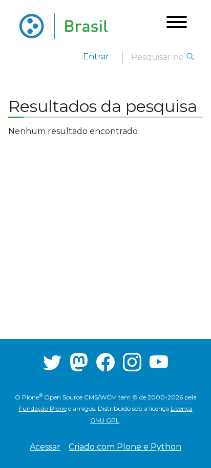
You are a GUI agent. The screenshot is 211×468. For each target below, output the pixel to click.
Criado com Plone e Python (125, 447)
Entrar (96, 56)
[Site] (63, 26)
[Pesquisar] (190, 57)
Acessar (45, 447)
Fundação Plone (43, 408)
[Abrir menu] (177, 23)
